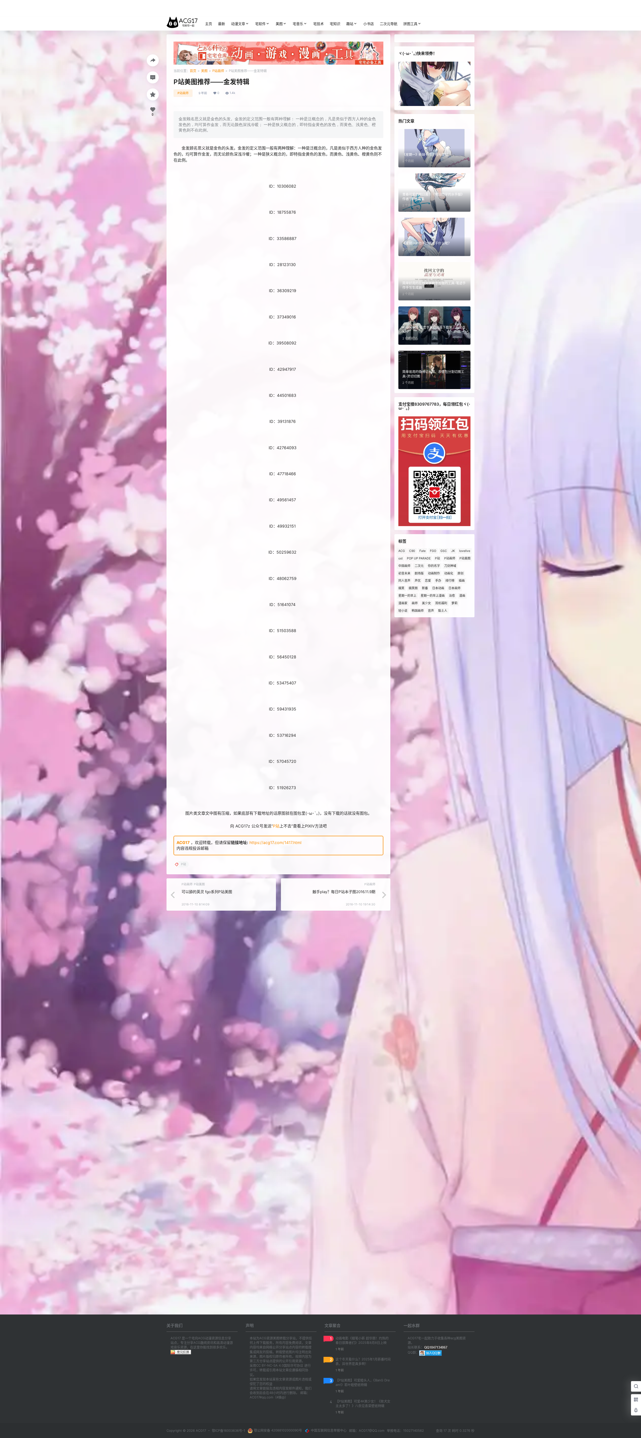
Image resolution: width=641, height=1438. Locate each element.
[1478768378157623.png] (278, 408)
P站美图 (464, 558)
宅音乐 (298, 24)
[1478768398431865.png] (278, 748)
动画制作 (434, 573)
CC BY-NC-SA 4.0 (270, 1365)
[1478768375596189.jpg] (278, 303)
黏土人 (442, 611)
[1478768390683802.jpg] (278, 564)
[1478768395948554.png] (278, 669)
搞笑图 (413, 588)
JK (453, 551)
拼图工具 (410, 24)
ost (400, 558)
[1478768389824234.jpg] (278, 486)
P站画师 (218, 71)
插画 (462, 580)
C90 (412, 551)
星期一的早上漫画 (433, 595)
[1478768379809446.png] (278, 460)
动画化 (448, 573)
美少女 (426, 603)
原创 (460, 573)
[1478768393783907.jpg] (278, 643)
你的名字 (434, 566)
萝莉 (454, 603)
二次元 (419, 566)
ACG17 (183, 842)
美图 (279, 24)
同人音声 (404, 580)
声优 (418, 580)
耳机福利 (441, 603)
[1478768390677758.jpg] (278, 512)
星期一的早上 (407, 595)
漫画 (462, 595)
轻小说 (402, 611)
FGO (433, 551)
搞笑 (401, 588)
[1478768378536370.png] (278, 434)
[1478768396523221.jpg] (278, 695)
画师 (415, 603)
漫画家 (402, 603)
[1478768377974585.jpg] (278, 382)
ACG (401, 551)
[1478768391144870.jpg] (278, 617)
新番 (425, 588)
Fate (422, 551)
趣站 (349, 24)
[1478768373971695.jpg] (278, 198)
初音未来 (404, 573)
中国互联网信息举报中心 (329, 1430)
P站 (276, 825)
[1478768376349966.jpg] (278, 355)
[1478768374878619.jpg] (278, 277)
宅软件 (260, 24)
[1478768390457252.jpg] (278, 538)
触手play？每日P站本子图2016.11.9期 (343, 891)
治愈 (452, 595)
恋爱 (428, 580)
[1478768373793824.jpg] (278, 251)
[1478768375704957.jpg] (278, 329)
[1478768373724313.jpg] (278, 224)
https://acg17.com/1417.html (275, 842)
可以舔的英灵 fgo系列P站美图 (207, 891)
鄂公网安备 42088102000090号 (278, 1430)
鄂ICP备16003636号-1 (228, 1430)
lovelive (464, 551)
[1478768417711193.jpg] (278, 774)
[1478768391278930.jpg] (278, 591)
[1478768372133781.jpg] (278, 172)
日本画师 (454, 588)
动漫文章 (238, 24)
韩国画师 (418, 611)
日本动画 (438, 588)
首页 (193, 71)
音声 (431, 611)
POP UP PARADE (419, 558)
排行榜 (449, 580)
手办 (438, 580)
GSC (443, 551)
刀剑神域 (450, 566)
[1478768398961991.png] (278, 722)
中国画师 (404, 566)
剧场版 (419, 573)
